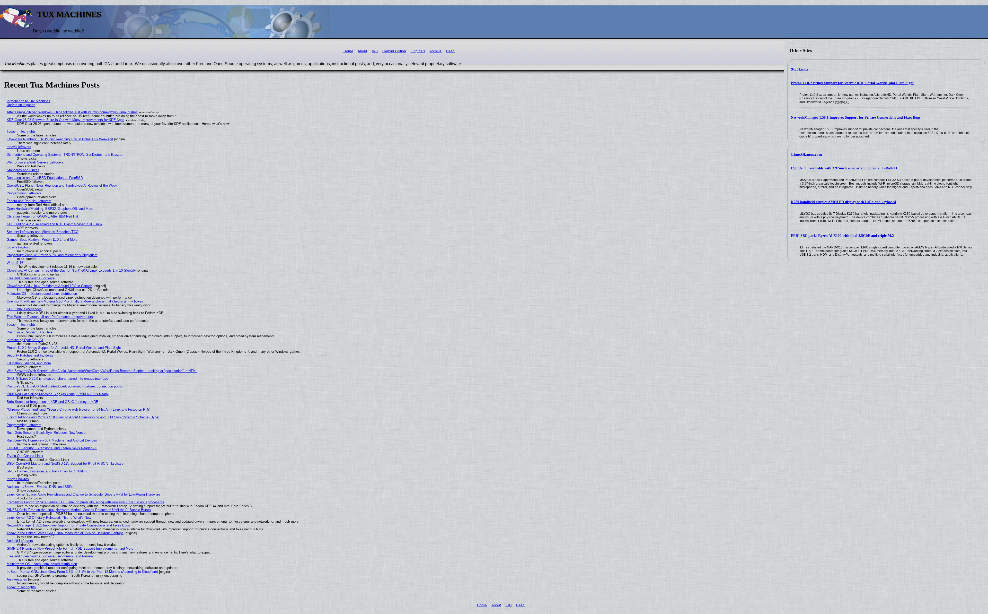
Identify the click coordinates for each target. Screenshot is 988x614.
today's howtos (18, 247)
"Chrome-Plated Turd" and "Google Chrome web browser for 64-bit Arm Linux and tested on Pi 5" (78, 409)
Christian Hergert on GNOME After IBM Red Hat (42, 216)
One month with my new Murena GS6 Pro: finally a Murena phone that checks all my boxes (75, 301)
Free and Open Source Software (31, 278)
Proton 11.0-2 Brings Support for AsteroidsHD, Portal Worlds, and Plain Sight (852, 83)
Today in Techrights (21, 131)
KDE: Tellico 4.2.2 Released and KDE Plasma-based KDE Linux (54, 224)
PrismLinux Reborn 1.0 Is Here (29, 332)
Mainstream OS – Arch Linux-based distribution (42, 564)
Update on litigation (21, 105)
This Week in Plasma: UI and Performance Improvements (50, 317)
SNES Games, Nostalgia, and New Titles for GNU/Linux (48, 471)
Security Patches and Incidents (30, 355)
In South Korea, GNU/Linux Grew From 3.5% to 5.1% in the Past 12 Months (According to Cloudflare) (82, 572)
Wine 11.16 (15, 263)
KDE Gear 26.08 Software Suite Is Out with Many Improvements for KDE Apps (65, 120)
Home (348, 51)
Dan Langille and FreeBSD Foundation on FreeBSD (45, 178)
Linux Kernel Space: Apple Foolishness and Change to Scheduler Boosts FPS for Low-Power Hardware (83, 494)
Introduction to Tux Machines (28, 101)
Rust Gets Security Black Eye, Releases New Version (47, 433)
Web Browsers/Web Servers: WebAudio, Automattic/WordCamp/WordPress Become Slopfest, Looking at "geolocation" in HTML (102, 371)
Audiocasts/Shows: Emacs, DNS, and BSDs (40, 487)
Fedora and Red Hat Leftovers (29, 201)
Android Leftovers (20, 541)
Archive (435, 51)
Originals (418, 51)
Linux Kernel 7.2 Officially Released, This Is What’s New (49, 518)
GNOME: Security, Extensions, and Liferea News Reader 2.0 (52, 448)
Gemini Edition (394, 51)
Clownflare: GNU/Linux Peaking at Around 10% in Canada (49, 286)
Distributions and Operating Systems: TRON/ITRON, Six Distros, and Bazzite (64, 155)
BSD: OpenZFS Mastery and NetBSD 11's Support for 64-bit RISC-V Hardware (65, 463)
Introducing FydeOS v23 (25, 340)
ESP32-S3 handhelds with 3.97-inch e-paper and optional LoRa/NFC (844, 168)
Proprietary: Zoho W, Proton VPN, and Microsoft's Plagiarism (52, 255)
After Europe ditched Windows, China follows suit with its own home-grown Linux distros (72, 112)
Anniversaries (17, 579)
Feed (450, 51)
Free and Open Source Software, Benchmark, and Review (50, 556)
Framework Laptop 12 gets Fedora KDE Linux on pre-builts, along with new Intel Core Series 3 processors (85, 502)
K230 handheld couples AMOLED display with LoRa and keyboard (843, 202)
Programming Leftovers (24, 193)
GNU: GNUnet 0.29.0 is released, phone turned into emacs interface (57, 378)
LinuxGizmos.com (806, 154)
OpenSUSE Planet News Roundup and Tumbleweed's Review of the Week (62, 185)
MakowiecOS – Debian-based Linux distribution (42, 294)
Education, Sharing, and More (29, 363)
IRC (375, 51)
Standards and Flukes (23, 170)
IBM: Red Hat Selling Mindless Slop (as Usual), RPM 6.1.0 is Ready (58, 394)
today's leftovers (19, 147)
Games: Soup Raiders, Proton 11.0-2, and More (42, 239)
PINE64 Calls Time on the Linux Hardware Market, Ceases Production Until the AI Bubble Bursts (79, 510)
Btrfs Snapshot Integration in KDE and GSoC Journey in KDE (52, 402)
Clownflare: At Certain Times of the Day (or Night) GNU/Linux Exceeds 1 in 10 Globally (71, 270)
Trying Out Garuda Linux (25, 456)
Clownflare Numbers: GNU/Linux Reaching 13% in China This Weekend (60, 139)
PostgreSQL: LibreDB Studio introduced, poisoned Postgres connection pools (64, 386)
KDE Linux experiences (24, 309)
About (362, 51)
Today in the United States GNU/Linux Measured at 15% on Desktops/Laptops (65, 533)
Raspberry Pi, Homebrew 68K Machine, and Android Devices (52, 440)
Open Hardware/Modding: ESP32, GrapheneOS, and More (50, 209)
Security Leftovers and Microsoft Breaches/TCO (42, 232)
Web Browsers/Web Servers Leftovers (35, 162)
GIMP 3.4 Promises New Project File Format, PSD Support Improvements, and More (70, 548)
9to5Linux (799, 69)
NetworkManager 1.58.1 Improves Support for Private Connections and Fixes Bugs (855, 117)
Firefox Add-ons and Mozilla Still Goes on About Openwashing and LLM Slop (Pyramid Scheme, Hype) (83, 417)
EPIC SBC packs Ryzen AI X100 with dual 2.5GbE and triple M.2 (842, 236)
